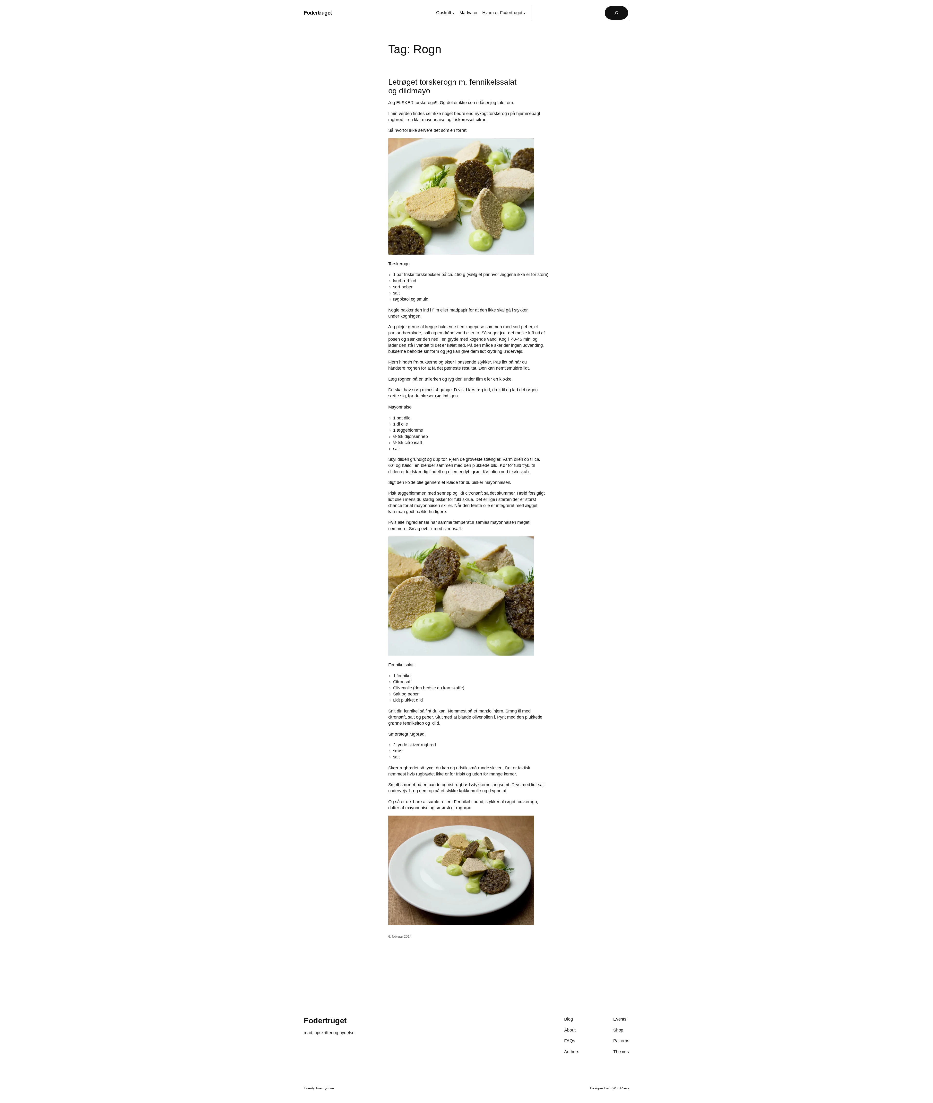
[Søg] (616, 13)
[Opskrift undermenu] (453, 13)
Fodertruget (318, 13)
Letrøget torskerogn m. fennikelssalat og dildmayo (452, 86)
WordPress (621, 1088)
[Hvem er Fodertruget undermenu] (524, 13)
